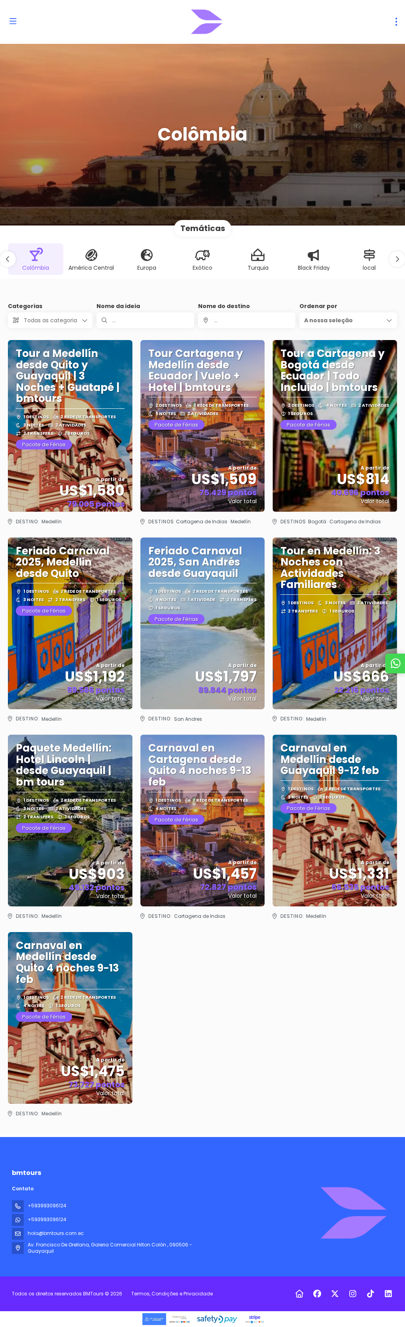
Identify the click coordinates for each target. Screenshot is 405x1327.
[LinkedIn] (388, 1293)
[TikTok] (370, 1293)
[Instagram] (353, 1293)
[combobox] (247, 320)
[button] (8, 259)
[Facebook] (317, 1293)
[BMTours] (352, 1212)
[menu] (396, 21)
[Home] (299, 1293)
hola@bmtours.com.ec (56, 1233)
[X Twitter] (335, 1293)
